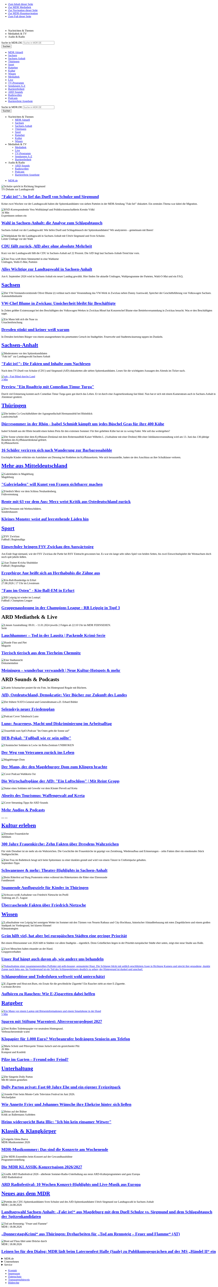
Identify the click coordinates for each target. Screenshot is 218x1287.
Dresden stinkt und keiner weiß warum (35, 329)
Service (8, 1264)
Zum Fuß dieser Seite (19, 16)
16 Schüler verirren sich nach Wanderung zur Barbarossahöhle (56, 450)
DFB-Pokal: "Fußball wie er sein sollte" (36, 738)
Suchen (6, 46)
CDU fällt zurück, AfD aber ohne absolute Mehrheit (46, 246)
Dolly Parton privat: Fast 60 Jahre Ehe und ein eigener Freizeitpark (61, 1087)
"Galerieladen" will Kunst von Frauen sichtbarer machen (52, 484)
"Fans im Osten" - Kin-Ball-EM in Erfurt (37, 590)
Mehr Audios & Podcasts (23, 810)
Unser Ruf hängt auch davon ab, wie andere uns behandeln (52, 959)
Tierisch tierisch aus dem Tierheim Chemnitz (41, 653)
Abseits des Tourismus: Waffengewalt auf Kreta (43, 795)
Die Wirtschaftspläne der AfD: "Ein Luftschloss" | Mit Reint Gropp (60, 781)
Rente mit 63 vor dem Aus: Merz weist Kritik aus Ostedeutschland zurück (66, 501)
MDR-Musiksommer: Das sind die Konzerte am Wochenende (54, 1149)
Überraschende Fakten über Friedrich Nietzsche (43, 905)
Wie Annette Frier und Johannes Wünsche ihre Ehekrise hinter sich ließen (66, 1104)
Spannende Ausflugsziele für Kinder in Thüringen (44, 887)
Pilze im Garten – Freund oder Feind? (34, 1059)
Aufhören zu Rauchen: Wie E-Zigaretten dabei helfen (48, 994)
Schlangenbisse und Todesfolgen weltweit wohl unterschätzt (53, 976)
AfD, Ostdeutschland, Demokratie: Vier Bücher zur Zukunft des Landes (64, 695)
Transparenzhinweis (19, 1279)
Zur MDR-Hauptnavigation (23, 13)
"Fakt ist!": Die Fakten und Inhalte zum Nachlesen (45, 363)
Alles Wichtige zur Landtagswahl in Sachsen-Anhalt (46, 269)
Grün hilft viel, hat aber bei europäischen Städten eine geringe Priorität (64, 936)
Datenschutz (14, 1276)
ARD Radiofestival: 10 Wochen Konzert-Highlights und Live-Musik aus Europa (71, 1184)
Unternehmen (11, 1261)
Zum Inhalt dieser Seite (20, 4)
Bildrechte (13, 1282)
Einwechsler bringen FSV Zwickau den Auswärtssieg (47, 546)
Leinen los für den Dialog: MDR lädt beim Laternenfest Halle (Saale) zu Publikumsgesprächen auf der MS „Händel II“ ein (108, 1251)
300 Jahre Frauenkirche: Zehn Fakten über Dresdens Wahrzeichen (60, 844)
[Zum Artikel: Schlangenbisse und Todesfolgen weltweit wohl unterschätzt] (109, 968)
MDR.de (13, 180)
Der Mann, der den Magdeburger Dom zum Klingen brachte (54, 767)
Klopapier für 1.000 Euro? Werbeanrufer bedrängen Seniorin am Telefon (65, 1039)
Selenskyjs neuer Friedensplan (27, 709)
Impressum (14, 1273)
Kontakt (12, 1270)
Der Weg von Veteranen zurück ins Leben (37, 752)
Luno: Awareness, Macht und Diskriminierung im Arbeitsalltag (56, 723)
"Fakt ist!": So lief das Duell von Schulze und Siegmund (50, 196)
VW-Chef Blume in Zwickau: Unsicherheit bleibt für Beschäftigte (58, 303)
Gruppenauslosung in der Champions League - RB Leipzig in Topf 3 (60, 608)
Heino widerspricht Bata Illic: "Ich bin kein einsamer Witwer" (56, 1122)
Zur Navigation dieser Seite (23, 10)
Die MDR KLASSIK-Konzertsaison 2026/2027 (41, 1167)
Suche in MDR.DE (11, 42)
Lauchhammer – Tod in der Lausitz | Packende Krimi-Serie (53, 635)
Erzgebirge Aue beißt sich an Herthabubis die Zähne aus (50, 573)
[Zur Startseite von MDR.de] (8, 24)
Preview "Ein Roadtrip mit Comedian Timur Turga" (47, 387)
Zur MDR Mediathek (19, 7)
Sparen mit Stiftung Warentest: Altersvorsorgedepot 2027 (51, 1021)
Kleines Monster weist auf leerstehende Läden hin (45, 519)
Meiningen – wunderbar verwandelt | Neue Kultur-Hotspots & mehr (60, 670)
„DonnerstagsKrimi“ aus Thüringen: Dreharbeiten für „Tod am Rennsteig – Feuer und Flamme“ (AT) (90, 1234)
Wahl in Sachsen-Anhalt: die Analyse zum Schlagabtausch (51, 223)
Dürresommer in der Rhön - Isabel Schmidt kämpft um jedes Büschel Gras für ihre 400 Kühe (82, 424)
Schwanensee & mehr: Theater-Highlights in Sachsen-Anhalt (54, 870)
